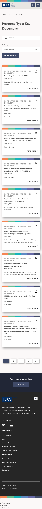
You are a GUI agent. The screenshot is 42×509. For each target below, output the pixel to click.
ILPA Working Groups (9, 450)
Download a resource (9, 443)
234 (36, 361)
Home (4, 15)
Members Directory (8, 447)
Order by (5, 45)
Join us (21, 384)
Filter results (10, 55)
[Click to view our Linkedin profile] (11, 425)
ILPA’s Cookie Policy (9, 486)
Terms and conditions (9, 489)
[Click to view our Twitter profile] (3, 425)
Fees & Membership (9, 462)
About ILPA (6, 459)
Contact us (6, 470)
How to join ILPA (7, 466)
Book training (6, 435)
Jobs (3, 439)
